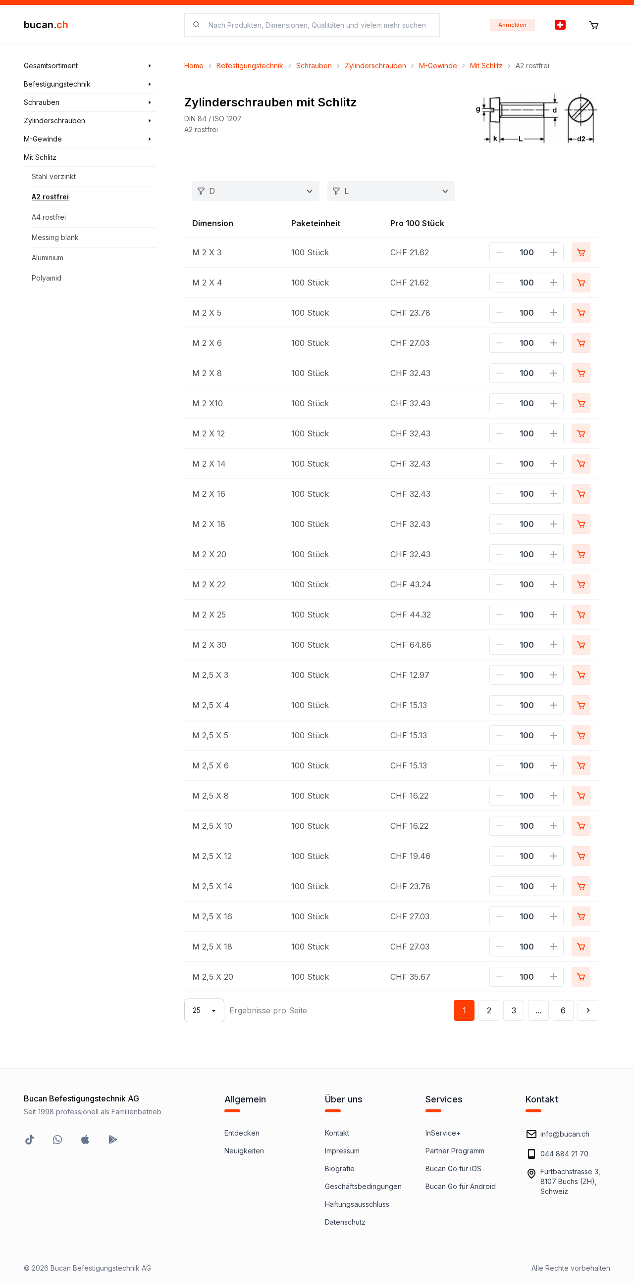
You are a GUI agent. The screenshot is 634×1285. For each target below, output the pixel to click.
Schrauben (314, 65)
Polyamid (46, 278)
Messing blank (55, 237)
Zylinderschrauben (375, 65)
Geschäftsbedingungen (363, 1186)
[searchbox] (318, 25)
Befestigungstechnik (249, 65)
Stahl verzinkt (54, 176)
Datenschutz (345, 1222)
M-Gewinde (438, 65)
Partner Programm (454, 1150)
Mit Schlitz (486, 65)
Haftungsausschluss (357, 1204)
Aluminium (47, 257)
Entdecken (242, 1133)
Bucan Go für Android (460, 1186)
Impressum (342, 1150)
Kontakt (337, 1133)
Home (194, 65)
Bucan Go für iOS (453, 1168)
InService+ (443, 1133)
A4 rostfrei (49, 217)
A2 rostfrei (50, 196)
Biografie (340, 1168)
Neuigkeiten (244, 1150)
